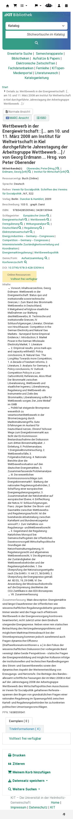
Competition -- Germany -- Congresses (25, 240)
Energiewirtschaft (13, 219)
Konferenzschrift (12, 262)
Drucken (18, 755)
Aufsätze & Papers (46, 58)
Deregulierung (10, 223)
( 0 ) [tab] (19, 721)
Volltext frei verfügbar (24, 278)
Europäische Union (34, 215)
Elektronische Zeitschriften (35, 63)
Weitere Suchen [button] (25, 789)
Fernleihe (42, 68)
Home (55, 802)
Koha (7, 5)
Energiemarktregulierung (17, 252)
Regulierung (31, 227)
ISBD (43, 118)
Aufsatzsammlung (32, 258)
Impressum (18, 807)
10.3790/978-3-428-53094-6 (26, 267)
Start (5, 87)
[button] (15, 6)
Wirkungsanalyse (36, 223)
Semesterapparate (49, 54)
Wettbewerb (38, 219)
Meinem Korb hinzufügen (31, 772)
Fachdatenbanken (20, 68)
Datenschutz (38, 807)
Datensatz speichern (28, 781)
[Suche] (36, 43)
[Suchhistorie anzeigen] (66, 6)
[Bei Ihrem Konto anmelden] (59, 6)
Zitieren (18, 764)
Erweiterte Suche (19, 54)
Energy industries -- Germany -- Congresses (28, 236)
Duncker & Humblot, (32, 199)
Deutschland (10, 227)
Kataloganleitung (37, 78)
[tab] (25, 729)
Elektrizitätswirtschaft (15, 231)
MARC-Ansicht (19, 118)
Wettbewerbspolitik (46, 252)
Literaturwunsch (46, 73)
